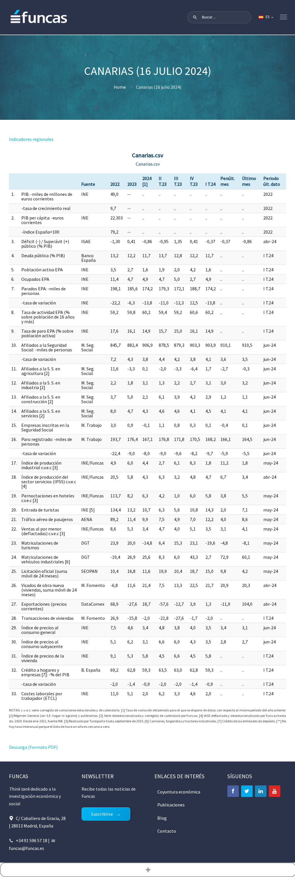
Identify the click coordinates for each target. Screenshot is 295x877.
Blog (162, 818)
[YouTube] (274, 791)
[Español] (265, 17)
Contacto (166, 831)
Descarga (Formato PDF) (33, 747)
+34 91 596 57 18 (31, 840)
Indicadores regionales (31, 139)
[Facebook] (233, 791)
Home (120, 87)
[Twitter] (247, 791)
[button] (195, 17)
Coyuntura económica (178, 792)
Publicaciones (171, 805)
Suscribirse (102, 814)
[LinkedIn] (260, 791)
